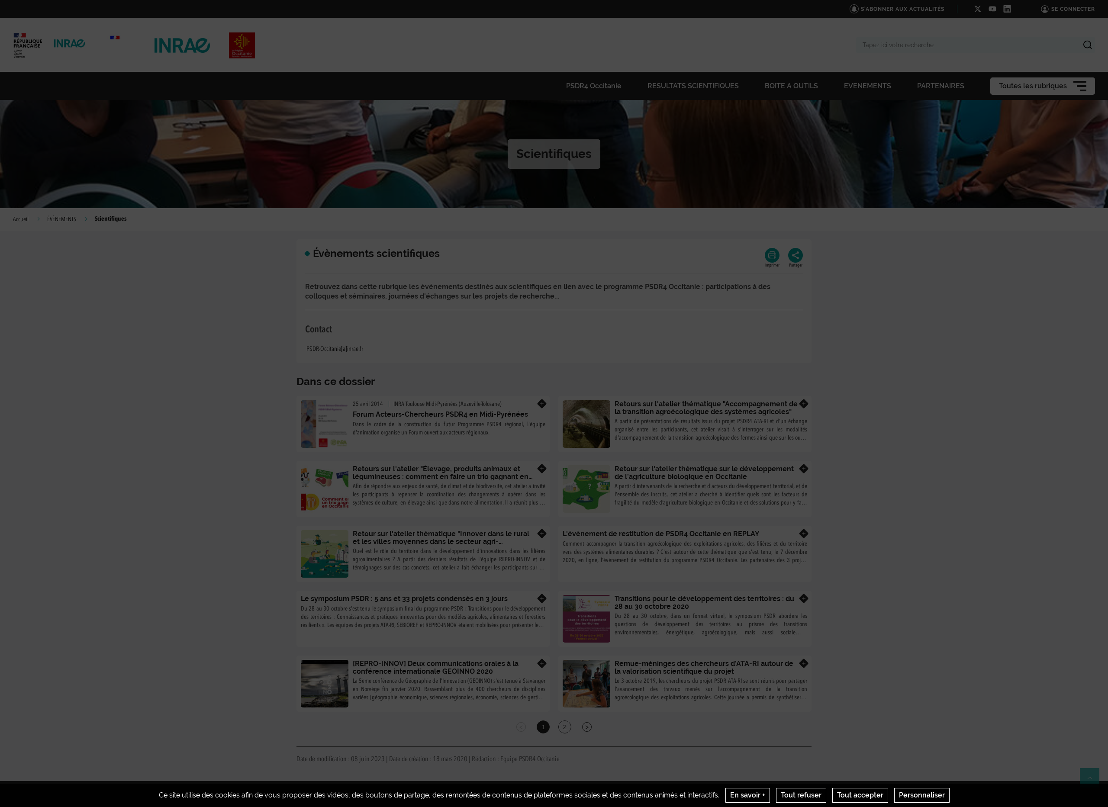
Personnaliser (922, 795)
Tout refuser (801, 795)
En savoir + (747, 795)
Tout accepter (860, 795)
